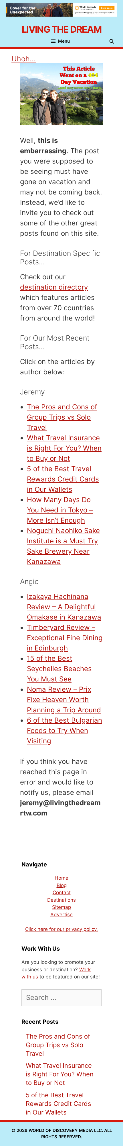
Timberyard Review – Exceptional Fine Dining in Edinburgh (65, 637)
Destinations (61, 900)
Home (61, 878)
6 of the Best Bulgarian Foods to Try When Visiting (64, 730)
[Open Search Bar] (113, 41)
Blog (62, 885)
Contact (62, 892)
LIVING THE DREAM (61, 29)
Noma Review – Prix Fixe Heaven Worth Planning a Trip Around (64, 699)
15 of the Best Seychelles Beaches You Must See (59, 668)
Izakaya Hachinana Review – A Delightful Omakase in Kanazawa (64, 606)
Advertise (61, 914)
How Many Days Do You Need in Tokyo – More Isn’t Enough (60, 510)
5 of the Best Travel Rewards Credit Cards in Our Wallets (63, 479)
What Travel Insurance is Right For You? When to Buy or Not (64, 448)
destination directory (54, 287)
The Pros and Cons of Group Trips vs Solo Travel (62, 417)
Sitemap (61, 907)
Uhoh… (23, 58)
